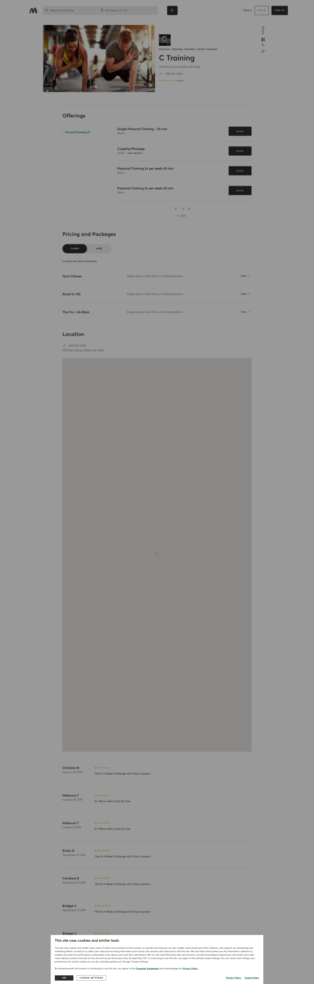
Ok (64, 978)
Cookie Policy (251, 978)
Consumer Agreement (147, 968)
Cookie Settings (91, 978)
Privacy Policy (190, 968)
